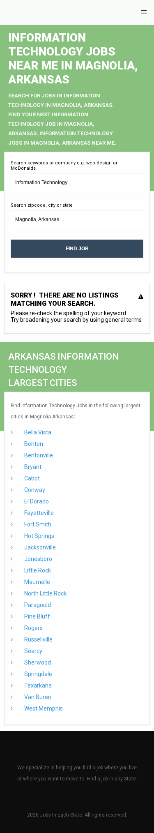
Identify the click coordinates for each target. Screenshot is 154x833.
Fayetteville (38, 513)
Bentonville (38, 455)
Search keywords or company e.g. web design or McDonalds (64, 165)
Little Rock (37, 570)
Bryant (32, 467)
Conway (34, 490)
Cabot (31, 478)
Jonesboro (37, 559)
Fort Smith (37, 524)
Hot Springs (38, 536)
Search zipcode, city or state (42, 205)
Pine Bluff (36, 616)
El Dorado (36, 501)
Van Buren (37, 697)
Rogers (33, 628)
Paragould (37, 605)
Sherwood (37, 662)
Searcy (32, 651)
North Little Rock (45, 593)
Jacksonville (39, 547)
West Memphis (43, 708)
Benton (33, 444)
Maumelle (36, 582)
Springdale (37, 674)
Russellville (38, 639)
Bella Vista (37, 432)
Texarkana (37, 685)
